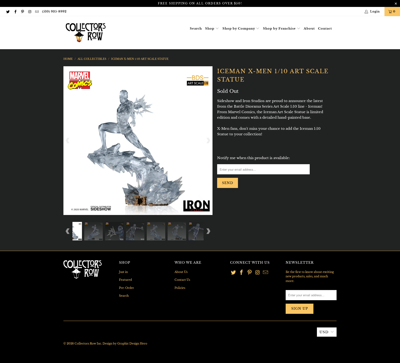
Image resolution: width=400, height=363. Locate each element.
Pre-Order (126, 288)
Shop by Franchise (280, 28)
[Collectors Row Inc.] (86, 32)
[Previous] (67, 140)
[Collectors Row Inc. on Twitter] (8, 11)
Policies (180, 288)
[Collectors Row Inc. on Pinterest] (22, 11)
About (309, 28)
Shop (210, 28)
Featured (125, 279)
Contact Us (182, 279)
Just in (123, 272)
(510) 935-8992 (54, 11)
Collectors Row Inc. (88, 343)
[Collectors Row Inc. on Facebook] (15, 11)
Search (196, 28)
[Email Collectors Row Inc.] (37, 11)
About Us (181, 272)
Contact (325, 28)
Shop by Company (239, 28)
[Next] (208, 140)
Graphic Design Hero (132, 343)
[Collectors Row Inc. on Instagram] (29, 11)
